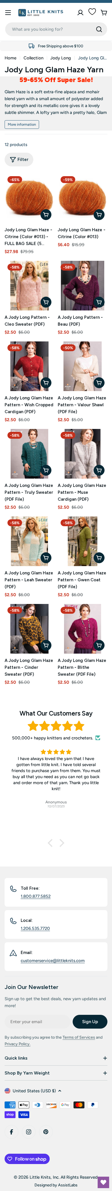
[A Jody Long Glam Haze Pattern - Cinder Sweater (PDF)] (29, 629)
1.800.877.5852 (36, 896)
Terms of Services (79, 1037)
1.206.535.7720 (35, 928)
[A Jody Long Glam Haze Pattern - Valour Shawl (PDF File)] (82, 366)
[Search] (99, 29)
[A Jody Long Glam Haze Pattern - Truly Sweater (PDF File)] (29, 454)
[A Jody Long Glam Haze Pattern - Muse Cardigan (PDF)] (82, 454)
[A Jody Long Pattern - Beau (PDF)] (82, 285)
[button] (52, 843)
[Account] (80, 12)
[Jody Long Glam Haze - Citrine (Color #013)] (82, 198)
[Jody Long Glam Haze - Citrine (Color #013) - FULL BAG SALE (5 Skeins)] (29, 198)
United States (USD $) (34, 1090)
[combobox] (56, 29)
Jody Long (60, 58)
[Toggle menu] (8, 12)
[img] (56, 726)
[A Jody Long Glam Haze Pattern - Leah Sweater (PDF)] (29, 541)
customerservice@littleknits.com (53, 960)
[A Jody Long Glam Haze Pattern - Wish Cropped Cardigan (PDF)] (29, 366)
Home (10, 58)
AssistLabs (68, 1185)
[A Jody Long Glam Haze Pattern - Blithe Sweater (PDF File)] (82, 629)
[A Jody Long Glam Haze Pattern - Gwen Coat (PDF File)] (82, 541)
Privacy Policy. (17, 1044)
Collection (33, 58)
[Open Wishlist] (103, 1182)
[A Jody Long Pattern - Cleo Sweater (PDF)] (29, 285)
